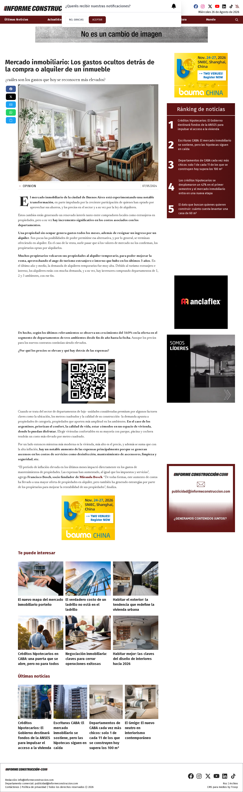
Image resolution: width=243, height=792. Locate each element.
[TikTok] (231, 6)
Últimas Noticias (16, 19)
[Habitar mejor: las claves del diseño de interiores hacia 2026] (135, 633)
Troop (234, 787)
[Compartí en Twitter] (11, 97)
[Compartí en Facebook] (11, 89)
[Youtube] (217, 6)
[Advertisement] (88, 303)
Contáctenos (12, 787)
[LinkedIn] (224, 6)
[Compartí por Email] (11, 104)
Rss (225, 783)
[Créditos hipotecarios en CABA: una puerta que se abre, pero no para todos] (40, 633)
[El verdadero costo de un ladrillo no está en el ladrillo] (88, 578)
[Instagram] (203, 6)
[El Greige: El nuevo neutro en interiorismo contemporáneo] (141, 702)
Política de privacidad (34, 787)
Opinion (27, 186)
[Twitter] (210, 6)
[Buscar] (237, 20)
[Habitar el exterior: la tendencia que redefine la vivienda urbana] (135, 578)
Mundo (211, 19)
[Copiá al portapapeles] (11, 120)
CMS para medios (217, 787)
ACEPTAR (97, 19)
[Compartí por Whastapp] (11, 112)
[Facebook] (196, 6)
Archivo (233, 783)
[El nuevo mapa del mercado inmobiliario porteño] (40, 578)
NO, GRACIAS (76, 19)
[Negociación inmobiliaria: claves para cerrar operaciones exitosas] (88, 633)
